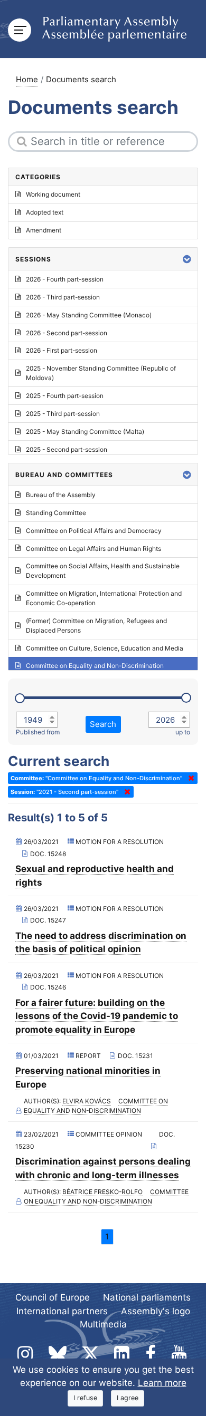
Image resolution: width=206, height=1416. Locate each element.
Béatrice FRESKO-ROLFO (102, 1192)
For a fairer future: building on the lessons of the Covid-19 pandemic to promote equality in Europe (96, 1016)
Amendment (43, 230)
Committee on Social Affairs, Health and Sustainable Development (103, 570)
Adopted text (44, 212)
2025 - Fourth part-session (65, 396)
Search (103, 724)
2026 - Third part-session (63, 297)
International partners (62, 1311)
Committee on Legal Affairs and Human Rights (93, 548)
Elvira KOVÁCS (86, 1101)
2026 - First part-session (61, 350)
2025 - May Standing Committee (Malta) (85, 431)
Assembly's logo (155, 1311)
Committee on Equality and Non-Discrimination (95, 666)
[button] (187, 259)
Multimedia (103, 1324)
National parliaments (147, 1297)
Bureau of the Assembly (61, 495)
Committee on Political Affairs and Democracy (94, 531)
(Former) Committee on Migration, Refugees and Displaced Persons (96, 625)
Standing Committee (56, 513)
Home (27, 79)
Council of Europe (52, 1297)
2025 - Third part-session (63, 414)
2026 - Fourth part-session (65, 279)
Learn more (162, 1383)
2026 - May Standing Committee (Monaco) (89, 315)
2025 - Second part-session (66, 449)
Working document (53, 194)
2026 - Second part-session (66, 333)
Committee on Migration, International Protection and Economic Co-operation (104, 598)
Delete (189, 778)
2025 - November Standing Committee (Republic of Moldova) (101, 373)
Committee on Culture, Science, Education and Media (104, 648)
